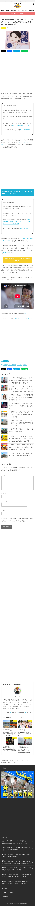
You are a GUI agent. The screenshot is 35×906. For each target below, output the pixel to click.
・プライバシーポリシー (7, 892)
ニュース (4, 27)
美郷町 (24, 364)
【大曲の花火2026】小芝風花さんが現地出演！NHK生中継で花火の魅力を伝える (21, 406)
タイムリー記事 (12, 364)
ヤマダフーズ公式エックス (23, 318)
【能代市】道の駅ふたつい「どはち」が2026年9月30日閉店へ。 (21, 430)
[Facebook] (13, 712)
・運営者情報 (4, 896)
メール (4, 502)
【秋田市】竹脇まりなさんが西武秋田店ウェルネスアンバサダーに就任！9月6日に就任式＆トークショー (21, 397)
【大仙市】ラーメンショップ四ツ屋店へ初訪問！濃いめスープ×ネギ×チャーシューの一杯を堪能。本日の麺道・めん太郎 (21, 389)
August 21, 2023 (24, 228)
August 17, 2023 (24, 129)
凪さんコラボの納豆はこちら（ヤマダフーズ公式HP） (17, 259)
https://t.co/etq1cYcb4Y (23, 221)
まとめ (5, 364)
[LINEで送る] (24, 51)
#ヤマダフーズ (25, 125)
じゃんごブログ (14, 903)
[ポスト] (3, 51)
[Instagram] (21, 712)
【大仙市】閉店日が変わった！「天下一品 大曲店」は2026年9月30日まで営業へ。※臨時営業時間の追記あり (21, 380)
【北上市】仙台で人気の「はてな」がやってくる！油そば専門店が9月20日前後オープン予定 (21, 423)
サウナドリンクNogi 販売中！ (17, 13)
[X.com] (6, 712)
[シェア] (9, 51)
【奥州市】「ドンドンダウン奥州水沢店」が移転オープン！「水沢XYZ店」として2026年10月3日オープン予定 (21, 438)
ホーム (4, 759)
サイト (3, 510)
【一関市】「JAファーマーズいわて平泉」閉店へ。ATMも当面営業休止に (20, 454)
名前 (3, 493)
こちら (26, 313)
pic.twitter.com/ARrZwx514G (10, 224)
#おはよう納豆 (16, 125)
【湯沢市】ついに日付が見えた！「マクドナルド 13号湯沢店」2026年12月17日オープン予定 (21, 414)
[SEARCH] (33, 4)
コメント (4, 475)
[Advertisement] (17, 72)
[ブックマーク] (16, 51)
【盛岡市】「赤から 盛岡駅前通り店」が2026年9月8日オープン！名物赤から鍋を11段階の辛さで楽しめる (21, 447)
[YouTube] (28, 712)
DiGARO (5, 253)
